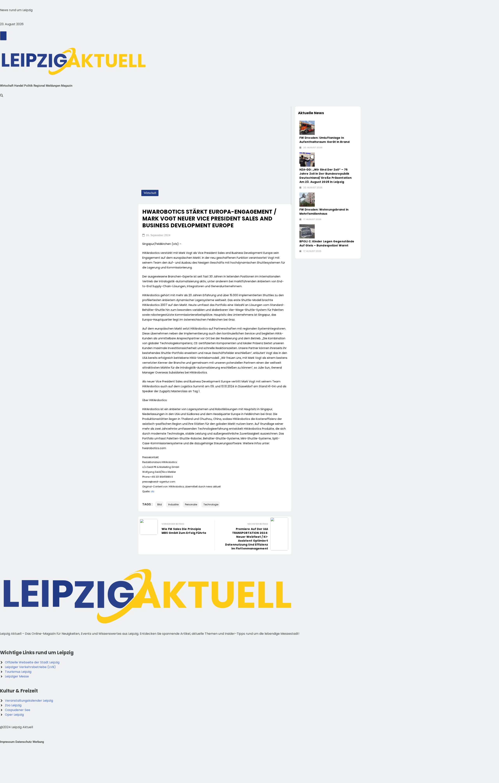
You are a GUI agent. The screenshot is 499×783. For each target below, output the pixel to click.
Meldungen (53, 85)
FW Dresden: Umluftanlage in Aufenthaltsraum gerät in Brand (324, 140)
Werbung (38, 742)
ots (152, 491)
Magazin (66, 85)
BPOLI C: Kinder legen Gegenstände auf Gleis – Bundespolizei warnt (326, 243)
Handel (18, 85)
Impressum (7, 742)
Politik (28, 85)
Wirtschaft (6, 85)
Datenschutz (23, 742)
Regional (39, 85)
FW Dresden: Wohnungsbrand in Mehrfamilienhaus (324, 212)
